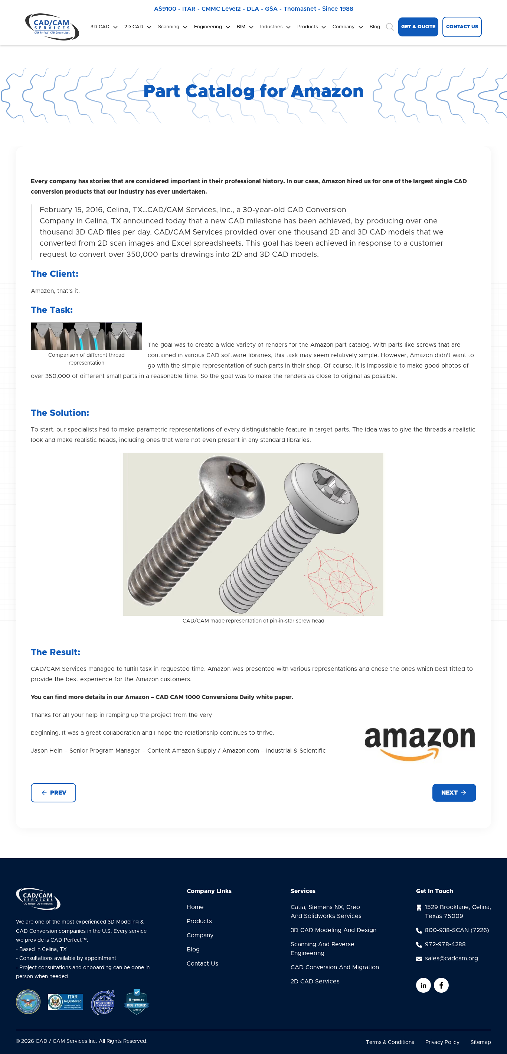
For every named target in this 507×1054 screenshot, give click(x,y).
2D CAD (133, 27)
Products (307, 27)
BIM (241, 27)
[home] (52, 27)
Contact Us (202, 964)
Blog (375, 27)
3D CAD (100, 27)
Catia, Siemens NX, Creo (326, 911)
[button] (104, 27)
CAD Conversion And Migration (335, 967)
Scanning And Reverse (322, 948)
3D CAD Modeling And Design (333, 930)
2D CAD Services (315, 982)
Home (195, 907)
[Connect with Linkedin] (423, 985)
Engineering (208, 27)
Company (200, 935)
